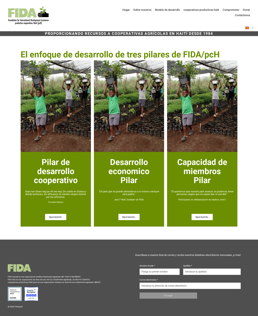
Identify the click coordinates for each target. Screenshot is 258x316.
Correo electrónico (149, 280)
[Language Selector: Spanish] (249, 28)
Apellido (187, 266)
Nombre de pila (147, 266)
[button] (142, 10)
